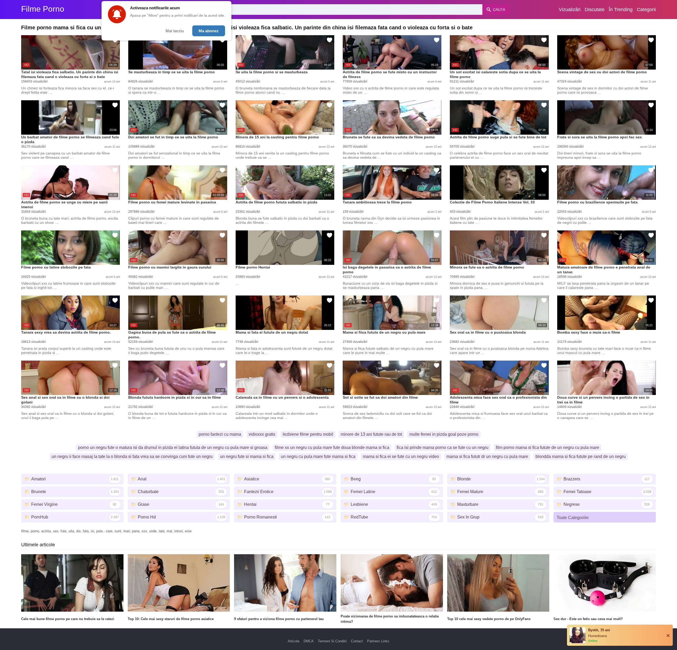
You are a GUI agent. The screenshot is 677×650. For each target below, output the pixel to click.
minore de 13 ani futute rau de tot (371, 434)
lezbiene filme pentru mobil (308, 434)
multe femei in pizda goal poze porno (443, 434)
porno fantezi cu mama (220, 434)
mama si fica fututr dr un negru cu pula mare (487, 456)
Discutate (595, 9)
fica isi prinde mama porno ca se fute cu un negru (442, 447)
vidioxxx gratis (262, 434)
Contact (357, 641)
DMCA (309, 641)
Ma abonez (209, 31)
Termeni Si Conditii (332, 641)
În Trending (621, 9)
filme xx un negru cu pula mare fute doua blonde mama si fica (332, 447)
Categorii (646, 9)
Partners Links (378, 641)
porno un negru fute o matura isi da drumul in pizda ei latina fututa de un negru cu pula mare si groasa (172, 447)
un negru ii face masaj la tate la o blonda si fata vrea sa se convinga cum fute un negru (132, 456)
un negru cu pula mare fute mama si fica (318, 456)
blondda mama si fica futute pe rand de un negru (581, 456)
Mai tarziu (175, 31)
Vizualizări (569, 9)
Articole (293, 641)
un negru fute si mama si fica (246, 456)
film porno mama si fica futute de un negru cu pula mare (547, 447)
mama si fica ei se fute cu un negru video (401, 456)
